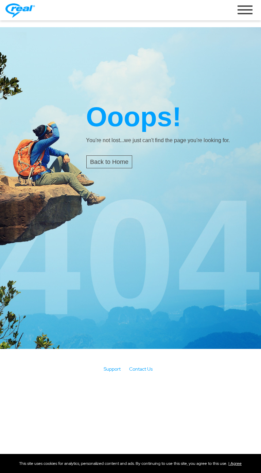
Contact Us (141, 369)
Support (112, 369)
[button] (235, 463)
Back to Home (109, 161)
